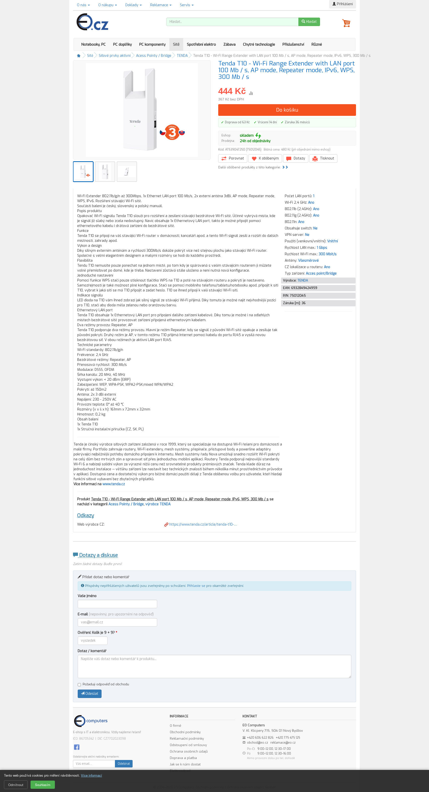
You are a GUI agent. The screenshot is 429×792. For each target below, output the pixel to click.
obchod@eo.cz (257, 743)
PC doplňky (122, 44)
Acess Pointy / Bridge (153, 55)
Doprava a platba (183, 758)
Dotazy (299, 158)
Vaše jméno (87, 596)
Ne (315, 228)
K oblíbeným (268, 158)
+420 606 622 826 (260, 738)
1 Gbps (322, 247)
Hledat (311, 21)
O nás (82, 5)
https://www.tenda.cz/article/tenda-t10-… (202, 524)
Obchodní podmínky (185, 732)
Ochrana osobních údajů (189, 751)
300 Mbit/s (328, 254)
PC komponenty (152, 44)
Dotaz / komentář (92, 651)
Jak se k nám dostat (185, 764)
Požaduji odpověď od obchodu (106, 684)
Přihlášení (344, 4)
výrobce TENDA (158, 504)
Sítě (176, 44)
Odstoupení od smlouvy (188, 745)
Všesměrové (308, 260)
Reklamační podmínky (187, 738)
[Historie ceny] (251, 93)
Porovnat (236, 158)
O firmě (175, 726)
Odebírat (124, 764)
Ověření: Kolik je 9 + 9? (97, 632)
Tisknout (326, 158)
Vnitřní (332, 241)
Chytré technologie (259, 44)
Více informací (91, 775)
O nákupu (106, 5)
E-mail (116, 614)
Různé (317, 44)
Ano (311, 202)
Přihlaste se (196, 586)
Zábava (229, 44)
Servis (185, 5)
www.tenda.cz (114, 484)
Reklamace (159, 5)
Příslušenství (293, 44)
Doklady (132, 5)
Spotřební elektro (201, 44)
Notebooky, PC (93, 44)
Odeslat (91, 693)
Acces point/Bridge (321, 273)
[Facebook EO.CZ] (76, 747)
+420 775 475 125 (288, 738)
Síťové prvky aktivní (115, 55)
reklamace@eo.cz (283, 743)
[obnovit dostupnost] (258, 136)
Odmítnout (15, 784)
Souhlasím (42, 784)
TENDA (182, 55)
